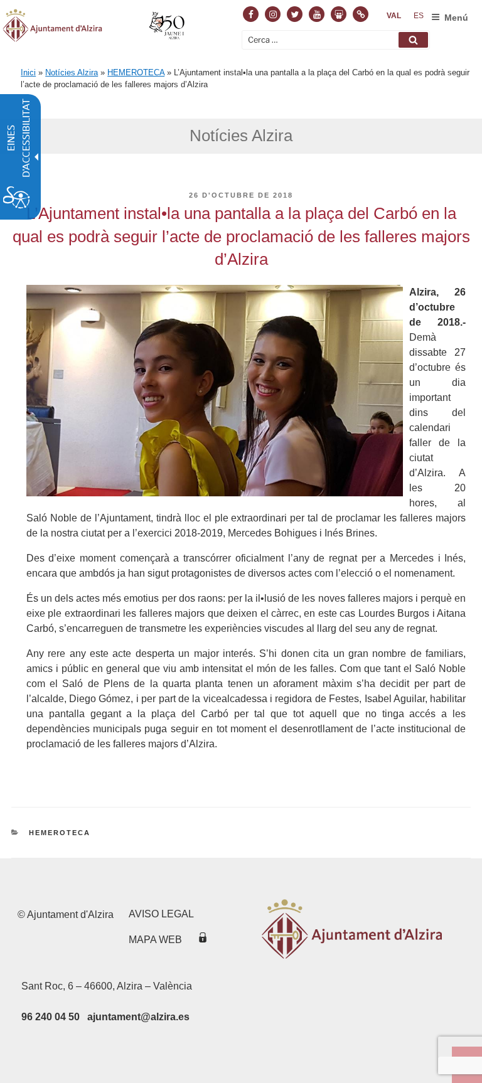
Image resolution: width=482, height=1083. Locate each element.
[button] (413, 40)
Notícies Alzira (71, 72)
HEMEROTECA (135, 72)
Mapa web (155, 939)
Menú (456, 18)
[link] (393, 15)
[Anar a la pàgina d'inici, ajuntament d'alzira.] (95, 27)
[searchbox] (336, 40)
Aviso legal (161, 914)
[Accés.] (202, 939)
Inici (28, 72)
